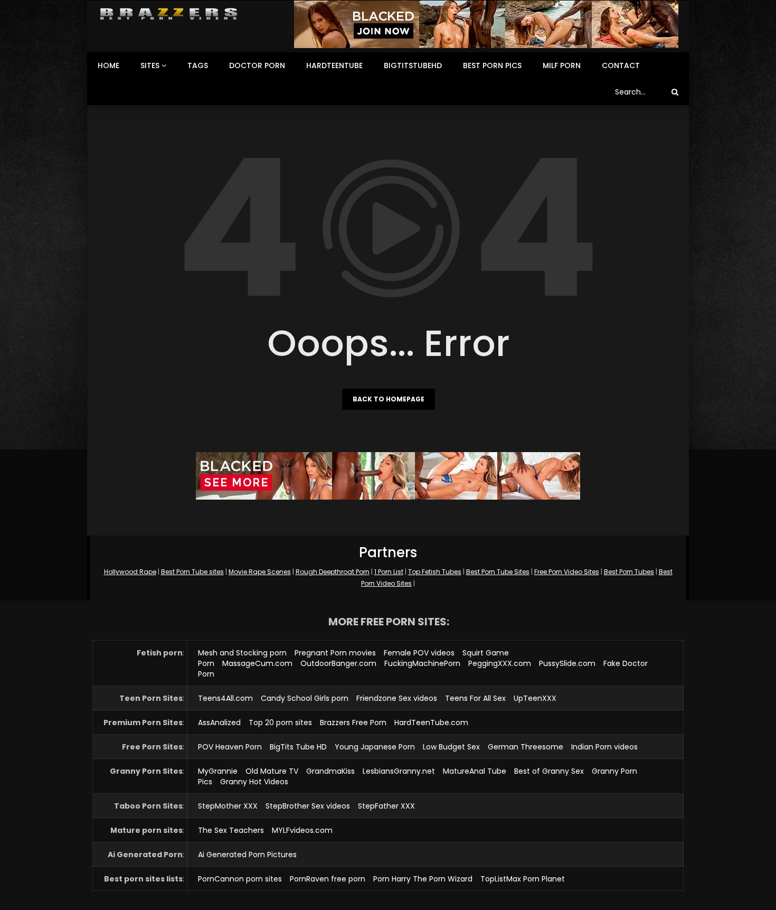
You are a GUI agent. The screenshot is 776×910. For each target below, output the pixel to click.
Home (108, 65)
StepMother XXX (228, 806)
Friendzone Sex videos (396, 698)
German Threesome (525, 747)
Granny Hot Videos (254, 781)
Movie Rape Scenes (260, 571)
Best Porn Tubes (629, 571)
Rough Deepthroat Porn (333, 571)
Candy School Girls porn (304, 698)
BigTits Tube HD (298, 747)
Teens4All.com (225, 698)
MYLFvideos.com (302, 830)
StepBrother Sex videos (308, 806)
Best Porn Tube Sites (497, 571)
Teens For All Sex (475, 698)
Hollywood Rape (130, 571)
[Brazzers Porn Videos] (169, 14)
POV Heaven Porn (230, 747)
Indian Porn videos (604, 747)
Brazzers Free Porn (353, 722)
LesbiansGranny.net (399, 771)
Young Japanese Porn (375, 747)
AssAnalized (219, 722)
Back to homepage (388, 399)
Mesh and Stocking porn (242, 653)
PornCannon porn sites (240, 879)
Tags (197, 65)
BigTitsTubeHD (413, 65)
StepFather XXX (386, 806)
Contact (621, 65)
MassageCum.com (257, 663)
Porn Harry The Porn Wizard (422, 879)
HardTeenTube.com (431, 722)
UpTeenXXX (535, 698)
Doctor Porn (257, 65)
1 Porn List (388, 571)
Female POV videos (419, 653)
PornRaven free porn (327, 879)
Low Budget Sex (451, 747)
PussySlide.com (567, 663)
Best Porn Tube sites (192, 571)
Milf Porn (562, 65)
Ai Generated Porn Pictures (247, 854)
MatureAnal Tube (474, 771)
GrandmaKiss (330, 771)
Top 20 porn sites (280, 722)
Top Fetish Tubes (434, 571)
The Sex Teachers (231, 830)
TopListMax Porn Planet (522, 879)
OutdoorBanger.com (338, 663)
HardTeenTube (334, 65)
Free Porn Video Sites (566, 571)
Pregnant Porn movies (335, 653)
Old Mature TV (271, 771)
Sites (149, 65)
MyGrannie (218, 771)
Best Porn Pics (492, 65)
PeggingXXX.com (499, 663)
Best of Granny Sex (549, 771)
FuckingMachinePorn (422, 663)
